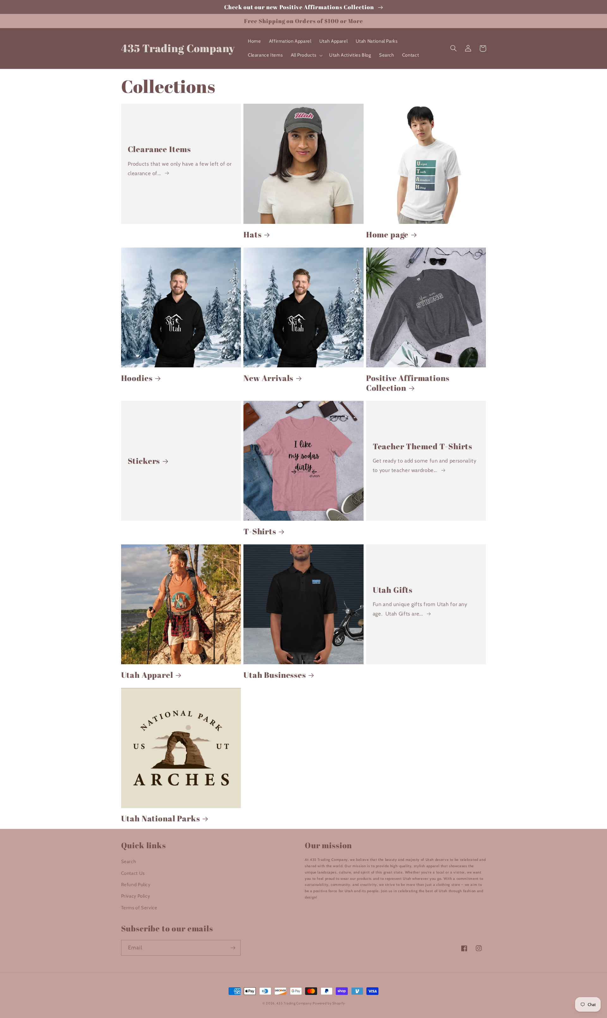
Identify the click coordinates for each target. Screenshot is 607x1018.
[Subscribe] (232, 947)
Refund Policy (135, 884)
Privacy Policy (135, 896)
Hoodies (137, 378)
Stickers (144, 461)
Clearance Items (159, 149)
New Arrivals (268, 378)
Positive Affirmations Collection (408, 383)
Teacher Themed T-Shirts (422, 446)
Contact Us (133, 873)
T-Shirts (259, 531)
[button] (306, 55)
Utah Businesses (274, 675)
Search (128, 861)
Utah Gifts (393, 590)
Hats (252, 234)
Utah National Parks (160, 818)
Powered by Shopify (329, 1003)
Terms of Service (139, 908)
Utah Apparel (147, 675)
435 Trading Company (293, 1003)
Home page (387, 234)
